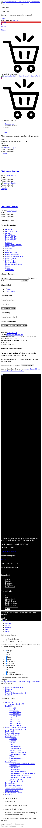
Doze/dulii (8, 243)
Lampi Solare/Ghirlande (13, 245)
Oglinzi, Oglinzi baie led (17, 729)
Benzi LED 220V (11, 239)
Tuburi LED (9, 270)
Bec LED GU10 (15, 723)
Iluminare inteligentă (12, 735)
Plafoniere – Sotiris (9, 207)
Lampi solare (13, 768)
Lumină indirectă (15, 748)
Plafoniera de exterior (16, 781)
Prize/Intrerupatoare (12, 254)
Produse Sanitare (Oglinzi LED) (16, 727)
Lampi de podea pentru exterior (20, 777)
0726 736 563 (12, 333)
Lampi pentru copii (15, 758)
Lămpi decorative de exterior (19, 775)
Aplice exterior (14, 769)
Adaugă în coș (12, 175)
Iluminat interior (10, 737)
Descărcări (8, 583)
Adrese (7, 579)
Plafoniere (8, 689)
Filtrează (24, 280)
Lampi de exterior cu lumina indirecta (22, 773)
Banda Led (9, 702)
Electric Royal (10, 599)
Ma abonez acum (27, 365)
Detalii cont (9, 585)
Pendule (8, 691)
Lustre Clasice (10, 247)
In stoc (9, 289)
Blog (7, 597)
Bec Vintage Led (11, 231)
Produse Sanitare (11, 258)
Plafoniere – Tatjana (10, 171)
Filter (5, 132)
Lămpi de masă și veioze (17, 754)
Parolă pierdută (10, 587)
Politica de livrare (11, 603)
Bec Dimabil (9, 731)
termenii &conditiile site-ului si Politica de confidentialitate (21, 370)
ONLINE (8, 250)
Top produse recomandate (14, 789)
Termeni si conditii (11, 607)
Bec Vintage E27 (15, 712)
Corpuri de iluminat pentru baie (15, 693)
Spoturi (7, 266)
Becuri (7, 233)
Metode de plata (10, 601)
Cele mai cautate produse (13, 787)
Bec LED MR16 (15, 721)
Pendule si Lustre (11, 252)
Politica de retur (10, 605)
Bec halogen (13, 710)
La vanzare (11, 291)
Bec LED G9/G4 (15, 725)
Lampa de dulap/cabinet (17, 752)
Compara (4, 153)
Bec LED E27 (14, 717)
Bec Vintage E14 (15, 714)
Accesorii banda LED (16, 704)
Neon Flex (8, 248)
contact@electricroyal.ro (14, 335)
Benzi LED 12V (10, 237)
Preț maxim (33, 278)
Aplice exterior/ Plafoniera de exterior (22, 764)
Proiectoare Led (10, 262)
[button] (7, 149)
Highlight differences (14, 641)
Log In (3, 18)
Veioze (11, 756)
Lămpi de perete (14, 746)
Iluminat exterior (10, 762)
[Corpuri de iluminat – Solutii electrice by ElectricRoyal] (20, 2)
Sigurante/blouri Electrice (13, 264)
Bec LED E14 (14, 719)
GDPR (7, 609)
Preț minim (4, 278)
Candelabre (13, 739)
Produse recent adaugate (13, 785)
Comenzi (8, 581)
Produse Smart (10, 260)
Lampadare (13, 760)
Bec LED (8, 229)
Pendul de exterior (15, 779)
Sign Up (15, 20)
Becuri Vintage (10, 235)
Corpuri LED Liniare (12, 241)
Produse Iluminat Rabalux (14, 256)
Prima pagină (9, 124)
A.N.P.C (8, 595)
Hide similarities (13, 639)
